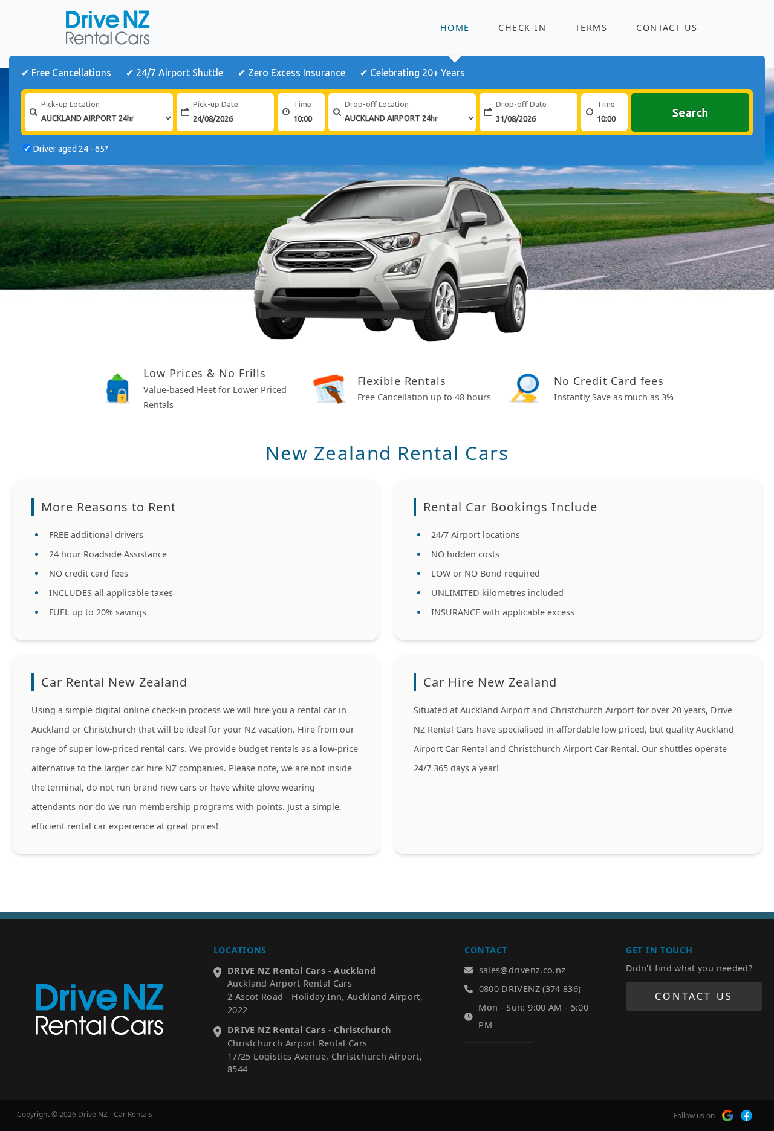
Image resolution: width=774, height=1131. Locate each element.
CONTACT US (694, 996)
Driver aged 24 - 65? (70, 148)
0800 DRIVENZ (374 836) (530, 988)
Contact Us (666, 27)
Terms (591, 27)
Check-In (522, 27)
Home (455, 27)
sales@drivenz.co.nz (522, 970)
